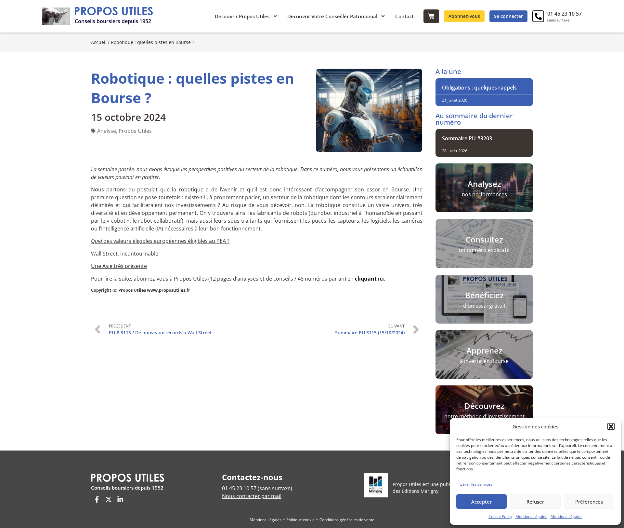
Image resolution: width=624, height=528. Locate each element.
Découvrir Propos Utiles (242, 16)
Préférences (589, 501)
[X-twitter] (108, 499)
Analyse (106, 130)
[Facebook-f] (97, 499)
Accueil (99, 42)
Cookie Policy (500, 516)
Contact (404, 16)
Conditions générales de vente (346, 519)
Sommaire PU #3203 (467, 138)
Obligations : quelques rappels (479, 87)
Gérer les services (476, 484)
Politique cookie (300, 519)
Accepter (481, 501)
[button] (611, 426)
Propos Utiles (135, 130)
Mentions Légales (531, 516)
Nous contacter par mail (251, 496)
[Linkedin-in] (120, 499)
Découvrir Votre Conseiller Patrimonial (332, 16)
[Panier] (431, 16)
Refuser (535, 501)
